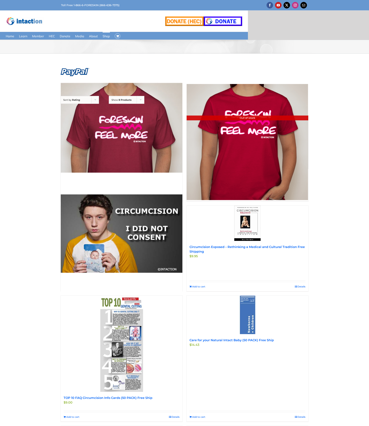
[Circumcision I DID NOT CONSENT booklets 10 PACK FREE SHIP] (121, 234)
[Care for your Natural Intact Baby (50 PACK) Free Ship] (247, 315)
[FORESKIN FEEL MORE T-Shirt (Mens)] (121, 143)
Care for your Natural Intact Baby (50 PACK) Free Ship (231, 340)
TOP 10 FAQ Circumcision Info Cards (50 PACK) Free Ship (108, 398)
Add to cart (198, 286)
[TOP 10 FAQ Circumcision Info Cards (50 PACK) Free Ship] (121, 344)
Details (301, 286)
